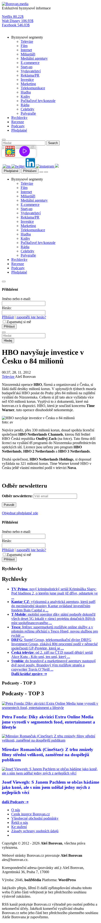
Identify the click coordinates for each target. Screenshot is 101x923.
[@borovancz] (19, 166)
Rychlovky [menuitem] (19, 118)
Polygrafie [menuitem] (28, 113)
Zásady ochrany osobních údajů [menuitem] (34, 831)
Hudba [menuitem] (26, 92)
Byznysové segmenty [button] (27, 37)
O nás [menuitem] (15, 810)
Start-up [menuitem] (26, 67)
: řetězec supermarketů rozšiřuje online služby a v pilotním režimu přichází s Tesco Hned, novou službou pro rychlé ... (54, 631)
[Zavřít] (4, 281)
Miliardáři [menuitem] (28, 54)
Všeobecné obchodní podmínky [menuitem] (34, 818)
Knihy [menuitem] (25, 96)
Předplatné (11, 171)
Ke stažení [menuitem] (19, 827)
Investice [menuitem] (27, 80)
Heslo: (7, 308)
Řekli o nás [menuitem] (19, 823)
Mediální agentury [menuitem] (34, 58)
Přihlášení (30, 171)
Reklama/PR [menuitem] (30, 75)
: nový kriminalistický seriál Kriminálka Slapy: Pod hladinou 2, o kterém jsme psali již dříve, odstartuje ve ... (54, 593)
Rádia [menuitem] (25, 105)
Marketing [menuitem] (28, 84)
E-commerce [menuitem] (30, 63)
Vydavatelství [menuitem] (31, 71)
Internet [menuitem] (26, 50)
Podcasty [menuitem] (18, 126)
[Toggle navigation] (46, 172)
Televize (8, 377)
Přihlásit (8, 317)
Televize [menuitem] (27, 41)
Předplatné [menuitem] (19, 130)
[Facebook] (2, 166)
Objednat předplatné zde (20, 513)
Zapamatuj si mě (19, 322)
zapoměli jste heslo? (31, 317)
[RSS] (7, 166)
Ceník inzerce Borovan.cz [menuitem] (30, 814)
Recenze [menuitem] (17, 122)
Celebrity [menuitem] (27, 109)
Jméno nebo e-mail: (16, 299)
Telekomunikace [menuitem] (33, 88)
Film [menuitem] (24, 46)
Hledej (8, 340)
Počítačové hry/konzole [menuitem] (38, 101)
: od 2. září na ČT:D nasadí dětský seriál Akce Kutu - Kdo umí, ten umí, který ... (52, 654)
